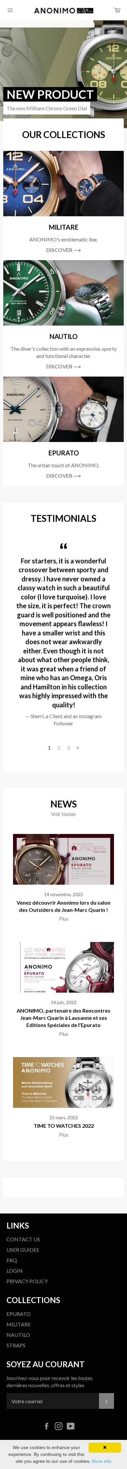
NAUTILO (18, 1335)
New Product (50, 94)
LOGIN (15, 1270)
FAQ (12, 1260)
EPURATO (19, 1314)
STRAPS (16, 1345)
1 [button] (49, 747)
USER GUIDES (23, 1250)
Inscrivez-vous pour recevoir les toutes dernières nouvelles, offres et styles (49, 1381)
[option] (63, 74)
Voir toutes (63, 814)
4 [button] (77, 747)
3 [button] (68, 747)
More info (101, 1461)
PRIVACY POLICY (27, 1281)
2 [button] (58, 747)
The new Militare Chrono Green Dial (47, 108)
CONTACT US (23, 1239)
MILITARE (19, 1324)
